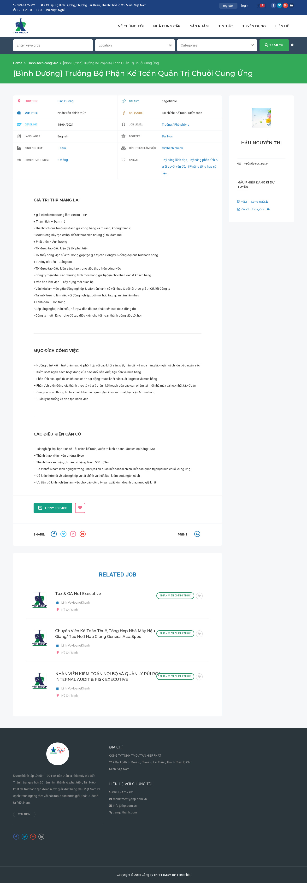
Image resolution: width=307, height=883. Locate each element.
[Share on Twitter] (64, 535)
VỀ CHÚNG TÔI (131, 26)
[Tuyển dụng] (20, 26)
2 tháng (63, 160)
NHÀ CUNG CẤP (166, 26)
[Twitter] (279, 5)
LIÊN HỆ (282, 26)
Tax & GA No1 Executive (78, 593)
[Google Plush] (285, 5)
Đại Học (167, 136)
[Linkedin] (291, 5)
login (244, 5)
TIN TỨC (225, 26)
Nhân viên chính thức (175, 595)
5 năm (62, 148)
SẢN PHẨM (199, 26)
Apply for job (55, 508)
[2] (259, 7)
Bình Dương (66, 101)
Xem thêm (24, 814)
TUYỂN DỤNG (254, 26)
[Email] (83, 535)
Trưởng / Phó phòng (175, 124)
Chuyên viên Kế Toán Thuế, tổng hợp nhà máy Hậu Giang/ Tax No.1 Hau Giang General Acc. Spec (105, 634)
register (228, 5)
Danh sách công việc (43, 63)
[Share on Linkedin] (73, 535)
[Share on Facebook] (54, 535)
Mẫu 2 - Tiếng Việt (253, 209)
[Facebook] (273, 5)
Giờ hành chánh (172, 148)
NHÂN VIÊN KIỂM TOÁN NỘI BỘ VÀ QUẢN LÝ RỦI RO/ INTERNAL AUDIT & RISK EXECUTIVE (107, 676)
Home (18, 63)
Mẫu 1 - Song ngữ (253, 201)
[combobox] (135, 44)
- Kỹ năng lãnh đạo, (175, 160)
